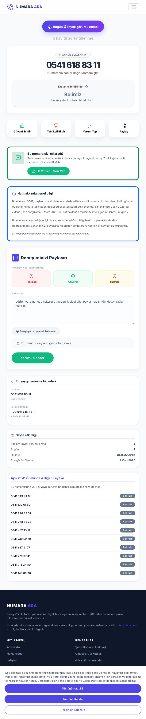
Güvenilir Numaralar (89, 660)
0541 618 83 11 (21, 394)
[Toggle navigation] (134, 7)
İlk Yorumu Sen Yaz (50, 171)
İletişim (12, 660)
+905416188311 (20, 416)
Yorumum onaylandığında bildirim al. (46, 343)
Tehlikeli (31, 281)
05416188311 (18, 398)
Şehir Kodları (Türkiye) (90, 647)
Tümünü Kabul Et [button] (73, 688)
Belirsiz (114, 281)
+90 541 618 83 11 (23, 412)
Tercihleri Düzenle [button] (73, 709)
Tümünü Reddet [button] (73, 699)
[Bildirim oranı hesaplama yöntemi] (86, 86)
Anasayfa (13, 647)
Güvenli (73, 281)
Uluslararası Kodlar (88, 653)
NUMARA (22, 605)
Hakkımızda (15, 653)
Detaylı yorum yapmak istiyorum (38, 331)
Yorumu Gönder (32, 358)
